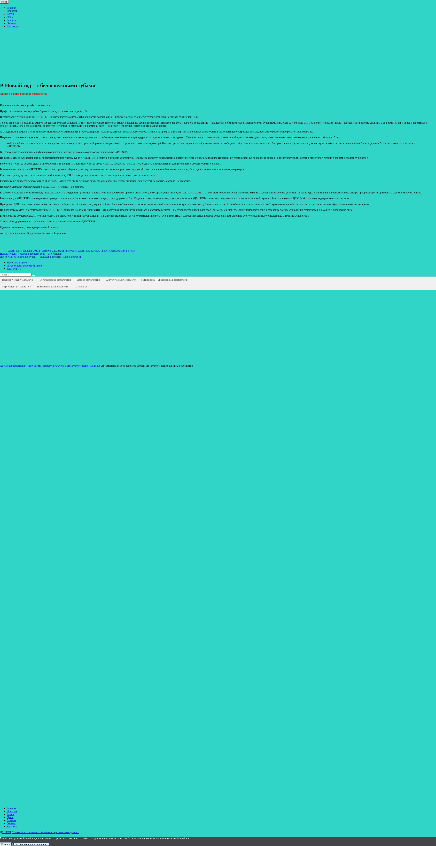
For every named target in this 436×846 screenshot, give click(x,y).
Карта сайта (14, 268)
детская (95, 250)
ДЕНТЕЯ (13, 250)
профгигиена (108, 250)
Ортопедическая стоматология (55, 280)
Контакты (12, 26)
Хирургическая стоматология (121, 280)
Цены (10, 16)
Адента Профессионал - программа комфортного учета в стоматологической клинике (50, 365)
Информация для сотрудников (24, 265)
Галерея (11, 20)
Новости (12, 10)
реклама (122, 250)
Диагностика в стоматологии (173, 280)
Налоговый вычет (17, 262)
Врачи (10, 13)
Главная (11, 7)
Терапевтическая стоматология (17, 280)
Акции (63, 250)
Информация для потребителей (53, 286)
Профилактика (147, 280)
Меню (4, 2)
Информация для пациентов (16, 286)
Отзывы (11, 23)
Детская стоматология (88, 280)
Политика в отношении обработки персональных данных (45, 832)
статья (131, 250)
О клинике (81, 286)
